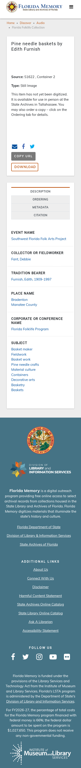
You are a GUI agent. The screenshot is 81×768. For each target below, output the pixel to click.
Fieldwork (19, 354)
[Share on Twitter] (32, 147)
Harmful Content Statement (40, 596)
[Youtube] (53, 657)
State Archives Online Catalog (40, 604)
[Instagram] (39, 657)
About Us (40, 569)
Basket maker (21, 349)
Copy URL (23, 156)
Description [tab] (40, 191)
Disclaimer (40, 587)
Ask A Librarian (41, 622)
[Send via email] (14, 147)
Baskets (17, 390)
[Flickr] (67, 657)
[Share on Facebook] (23, 147)
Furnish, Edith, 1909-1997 (31, 279)
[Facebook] (13, 657)
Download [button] (25, 167)
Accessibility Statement (40, 630)
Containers (19, 375)
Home (11, 23)
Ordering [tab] (40, 199)
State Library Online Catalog (40, 613)
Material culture (23, 369)
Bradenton (19, 299)
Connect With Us (40, 578)
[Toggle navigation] (71, 7)
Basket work (21, 359)
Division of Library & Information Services (39, 535)
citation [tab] (40, 215)
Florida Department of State (39, 527)
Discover (25, 23)
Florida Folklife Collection (28, 27)
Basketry (18, 385)
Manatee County (24, 304)
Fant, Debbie (21, 259)
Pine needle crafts (25, 364)
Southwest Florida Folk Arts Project (38, 239)
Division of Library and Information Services (40, 701)
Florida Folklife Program (30, 329)
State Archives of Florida (39, 544)
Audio (40, 23)
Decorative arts (23, 380)
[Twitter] (26, 657)
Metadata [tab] (40, 207)
